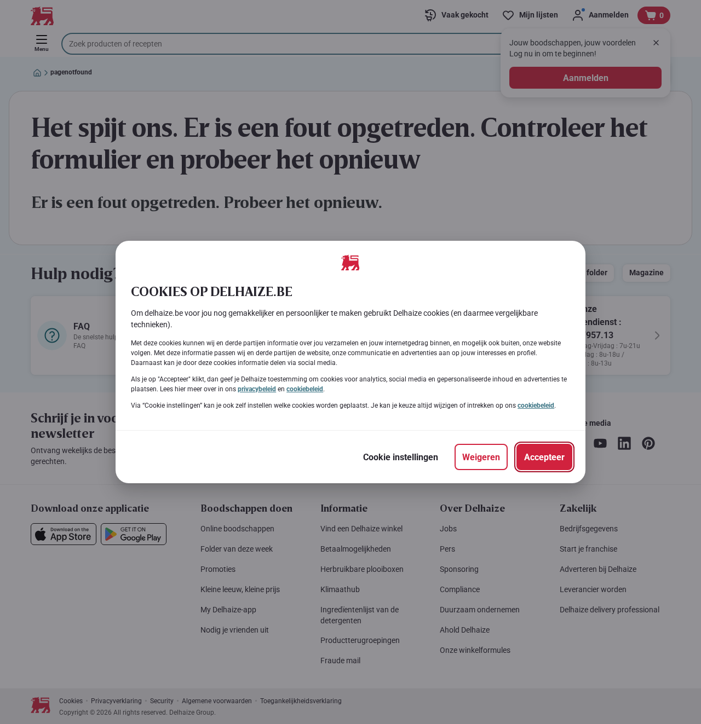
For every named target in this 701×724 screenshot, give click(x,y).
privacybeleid (257, 389)
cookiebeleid (304, 389)
